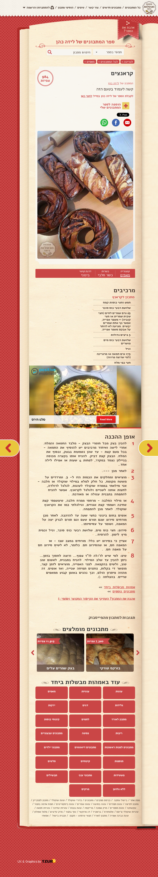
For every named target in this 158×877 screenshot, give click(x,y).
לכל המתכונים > (108, 62)
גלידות (119, 705)
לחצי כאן (86, 96)
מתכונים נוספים (124, 591)
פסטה (85, 733)
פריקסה (89, 808)
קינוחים (85, 761)
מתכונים (89, 800)
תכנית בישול (58, 816)
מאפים (125, 275)
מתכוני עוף (85, 775)
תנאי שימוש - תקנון (80, 816)
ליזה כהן (113, 83)
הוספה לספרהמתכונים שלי (110, 106)
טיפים (80, 7)
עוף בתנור (71, 812)
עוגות (119, 691)
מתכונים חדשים (112, 7)
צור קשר (93, 7)
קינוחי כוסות (51, 719)
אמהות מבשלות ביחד (119, 587)
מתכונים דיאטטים (85, 747)
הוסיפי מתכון (65, 7)
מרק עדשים (56, 812)
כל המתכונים (132, 7)
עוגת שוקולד (58, 800)
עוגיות (85, 691)
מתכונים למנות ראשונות (119, 747)
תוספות (119, 761)
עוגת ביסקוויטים (65, 804)
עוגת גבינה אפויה (119, 816)
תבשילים (51, 775)
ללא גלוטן (119, 789)
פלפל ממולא (40, 812)
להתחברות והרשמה (38, 7)
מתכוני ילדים (52, 747)
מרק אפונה (101, 808)
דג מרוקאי (84, 812)
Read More (106, 419)
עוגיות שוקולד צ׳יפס (127, 812)
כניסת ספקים (103, 800)
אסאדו (45, 816)
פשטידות (119, 775)
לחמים (85, 719)
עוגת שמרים (83, 804)
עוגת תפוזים (115, 804)
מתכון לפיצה (132, 804)
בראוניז (97, 812)
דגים (85, 705)
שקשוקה (131, 808)
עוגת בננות (76, 808)
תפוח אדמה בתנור (43, 804)
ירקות (51, 705)
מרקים (85, 789)
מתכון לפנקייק (40, 800)
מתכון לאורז (119, 719)
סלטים (52, 761)
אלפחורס (108, 812)
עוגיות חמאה (43, 808)
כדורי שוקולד (75, 800)
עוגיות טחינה (60, 808)
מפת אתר (135, 800)
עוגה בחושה (99, 804)
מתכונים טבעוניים (51, 733)
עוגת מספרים (117, 808)
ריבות (119, 733)
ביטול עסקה (120, 800)
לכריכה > (127, 62)
